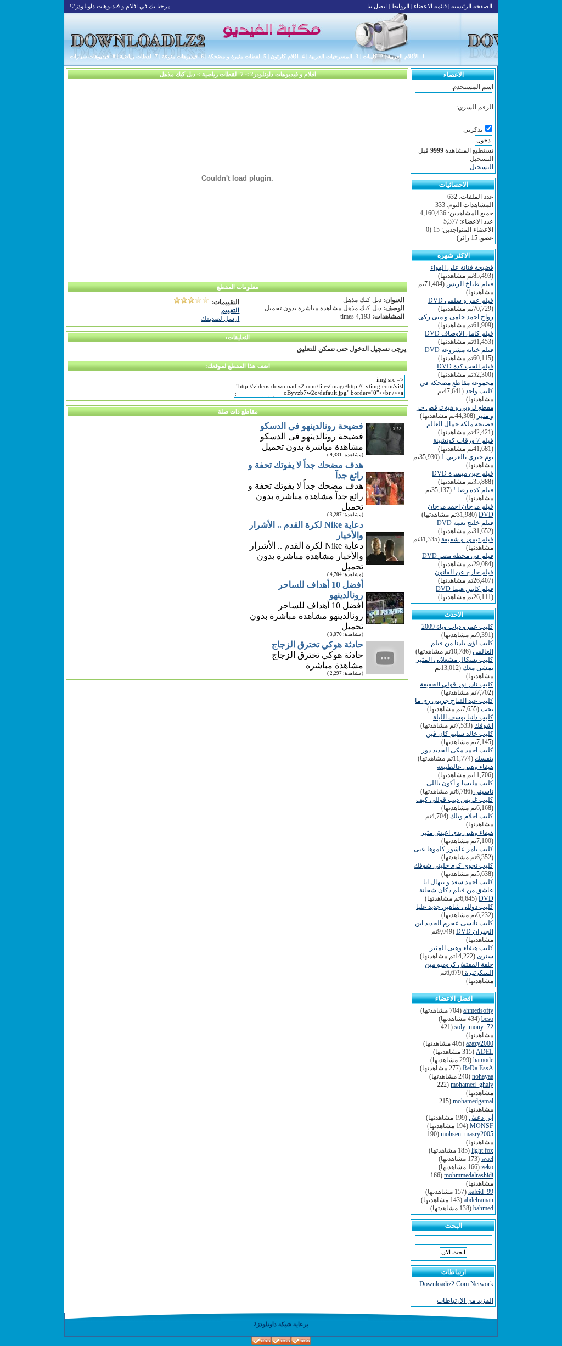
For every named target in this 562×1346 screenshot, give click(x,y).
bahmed (483, 1208)
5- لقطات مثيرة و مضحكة (237, 56)
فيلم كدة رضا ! (473, 490)
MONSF (481, 1126)
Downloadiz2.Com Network (456, 1284)
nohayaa (482, 1076)
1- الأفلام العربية (406, 56)
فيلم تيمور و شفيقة (467, 539)
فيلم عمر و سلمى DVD (460, 300)
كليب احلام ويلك (470, 816)
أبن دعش (481, 1117)
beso (487, 1019)
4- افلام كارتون (288, 56)
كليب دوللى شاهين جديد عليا (454, 907)
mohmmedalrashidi (468, 1175)
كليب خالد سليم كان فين (459, 734)
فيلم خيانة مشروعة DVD (459, 350)
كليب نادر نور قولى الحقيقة (456, 684)
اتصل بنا (377, 6)
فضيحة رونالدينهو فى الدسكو (311, 426)
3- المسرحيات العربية (333, 56)
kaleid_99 (480, 1192)
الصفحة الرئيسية (471, 6)
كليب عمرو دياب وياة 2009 (457, 626)
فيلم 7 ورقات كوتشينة (463, 440)
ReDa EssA (478, 1068)
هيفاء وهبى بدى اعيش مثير (457, 832)
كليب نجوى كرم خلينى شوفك (453, 865)
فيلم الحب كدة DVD (465, 366)
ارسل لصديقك (220, 318)
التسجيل (481, 167)
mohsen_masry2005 (467, 1134)
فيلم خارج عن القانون (464, 572)
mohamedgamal (473, 1101)
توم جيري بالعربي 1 (467, 457)
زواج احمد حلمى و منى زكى (455, 317)
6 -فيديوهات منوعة (183, 56)
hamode (483, 1060)
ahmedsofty (478, 1010)
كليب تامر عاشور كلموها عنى (453, 849)
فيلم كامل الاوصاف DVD (459, 333)
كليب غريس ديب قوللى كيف (454, 799)
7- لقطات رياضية (139, 56)
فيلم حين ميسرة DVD (462, 473)
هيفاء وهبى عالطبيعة (465, 766)
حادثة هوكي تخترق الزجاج (317, 644)
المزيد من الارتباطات (465, 1300)
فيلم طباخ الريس (469, 284)
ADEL (484, 1051)
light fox (482, 1150)
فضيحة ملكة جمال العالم (459, 424)
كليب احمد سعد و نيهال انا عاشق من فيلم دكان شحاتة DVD (456, 890)
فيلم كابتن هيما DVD (464, 589)
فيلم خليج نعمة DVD (465, 523)
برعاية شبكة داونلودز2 (281, 1324)
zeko (487, 1167)
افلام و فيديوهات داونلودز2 (283, 74)
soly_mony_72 (473, 1027)
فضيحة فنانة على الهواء (461, 267)
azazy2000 (479, 1043)
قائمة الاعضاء (430, 6)
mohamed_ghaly (472, 1084)
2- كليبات (373, 56)
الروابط (400, 6)
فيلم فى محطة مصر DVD (457, 556)
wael (487, 1159)
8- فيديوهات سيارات (92, 56)
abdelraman (478, 1200)
